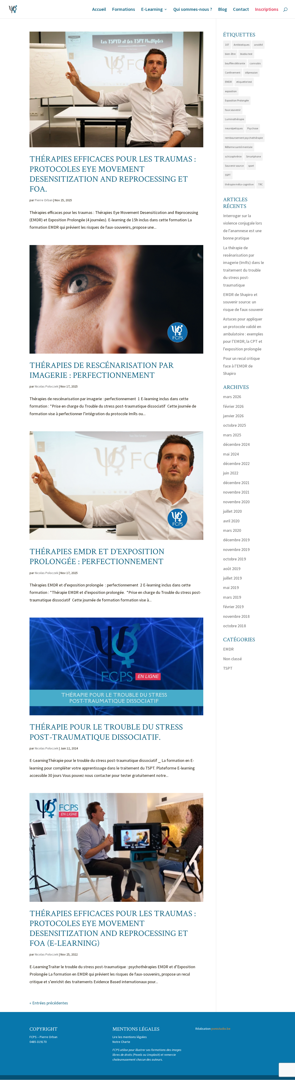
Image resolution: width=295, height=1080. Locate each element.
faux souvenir (233, 110)
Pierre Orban (44, 200)
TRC (260, 184)
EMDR (228, 81)
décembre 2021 (236, 482)
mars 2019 (232, 597)
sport (251, 165)
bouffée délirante (235, 63)
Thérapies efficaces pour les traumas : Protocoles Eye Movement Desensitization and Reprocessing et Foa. (113, 174)
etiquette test (244, 81)
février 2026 (233, 406)
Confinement (232, 72)
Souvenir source (234, 165)
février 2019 (233, 606)
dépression (251, 72)
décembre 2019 (236, 539)
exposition (231, 91)
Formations (123, 10)
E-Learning (152, 10)
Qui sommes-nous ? (192, 10)
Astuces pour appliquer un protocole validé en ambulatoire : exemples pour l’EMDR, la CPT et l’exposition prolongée (243, 334)
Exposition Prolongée (237, 100)
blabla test (246, 54)
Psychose (252, 128)
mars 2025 (232, 435)
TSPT (228, 668)
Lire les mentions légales (129, 1037)
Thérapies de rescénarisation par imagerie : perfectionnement (102, 370)
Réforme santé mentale (238, 147)
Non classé (232, 658)
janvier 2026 (233, 415)
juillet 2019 (232, 578)
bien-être (230, 54)
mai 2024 (231, 454)
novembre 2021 (236, 492)
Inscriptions (266, 10)
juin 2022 (230, 473)
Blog (222, 10)
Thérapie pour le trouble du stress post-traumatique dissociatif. (106, 732)
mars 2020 (232, 530)
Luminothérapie (234, 119)
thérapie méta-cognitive (239, 184)
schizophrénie (233, 156)
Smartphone (253, 156)
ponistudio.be (220, 1029)
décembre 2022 (236, 463)
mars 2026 (232, 396)
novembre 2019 (236, 549)
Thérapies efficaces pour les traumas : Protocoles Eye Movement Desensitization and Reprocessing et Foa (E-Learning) (113, 928)
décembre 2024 (236, 444)
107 (227, 44)
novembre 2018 (236, 616)
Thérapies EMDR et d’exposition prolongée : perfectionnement (97, 556)
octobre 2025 (234, 425)
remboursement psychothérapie (244, 137)
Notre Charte (121, 1042)
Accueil (99, 10)
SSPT (228, 175)
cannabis (255, 63)
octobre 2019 (234, 559)
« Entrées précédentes (49, 1003)
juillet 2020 (232, 511)
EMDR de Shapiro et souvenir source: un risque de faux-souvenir (243, 302)
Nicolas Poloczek (46, 386)
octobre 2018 (234, 625)
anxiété (258, 44)
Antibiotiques (241, 44)
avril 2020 (231, 521)
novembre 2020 (236, 501)
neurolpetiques (234, 128)
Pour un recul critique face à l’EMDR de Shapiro (241, 366)
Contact (241, 10)
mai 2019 (231, 587)
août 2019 (231, 568)
